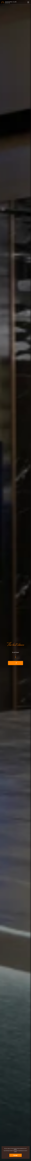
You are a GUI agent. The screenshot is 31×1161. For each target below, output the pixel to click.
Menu (28, 2)
